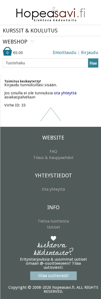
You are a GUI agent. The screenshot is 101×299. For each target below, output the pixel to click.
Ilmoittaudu (64, 52)
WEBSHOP (15, 41)
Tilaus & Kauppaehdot (53, 157)
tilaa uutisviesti (53, 275)
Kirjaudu (89, 52)
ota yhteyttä (65, 93)
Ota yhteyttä (53, 189)
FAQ (53, 151)
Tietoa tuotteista (53, 221)
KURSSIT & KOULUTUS (30, 30)
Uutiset (53, 227)
